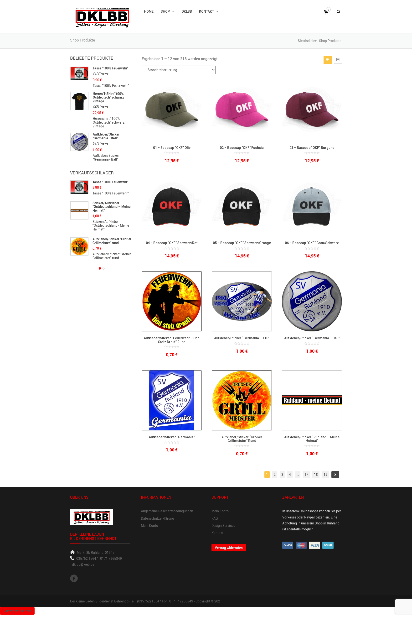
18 (316, 474)
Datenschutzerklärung (157, 518)
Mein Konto (149, 525)
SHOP (165, 11)
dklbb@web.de (83, 564)
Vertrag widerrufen (229, 547)
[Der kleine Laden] (102, 16)
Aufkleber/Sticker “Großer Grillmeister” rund (112, 241)
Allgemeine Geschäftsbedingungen (167, 511)
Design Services (223, 525)
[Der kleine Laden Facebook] (74, 578)
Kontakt (206, 11)
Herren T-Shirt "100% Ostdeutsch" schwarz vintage (108, 97)
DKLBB (187, 11)
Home (149, 11)
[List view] (338, 60)
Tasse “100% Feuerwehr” (111, 182)
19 (325, 474)
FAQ (214, 518)
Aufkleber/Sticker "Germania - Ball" (106, 136)
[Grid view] (327, 60)
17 (306, 474)
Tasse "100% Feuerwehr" (110, 68)
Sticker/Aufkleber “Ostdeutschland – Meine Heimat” (111, 207)
